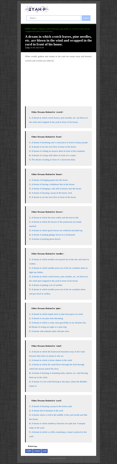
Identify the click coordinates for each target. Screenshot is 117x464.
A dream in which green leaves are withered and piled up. (57, 230)
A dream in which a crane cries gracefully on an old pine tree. (59, 323)
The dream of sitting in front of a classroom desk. (53, 159)
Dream (34, 29)
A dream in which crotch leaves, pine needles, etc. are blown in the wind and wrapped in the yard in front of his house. (58, 40)
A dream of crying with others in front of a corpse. (54, 155)
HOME (27, 29)
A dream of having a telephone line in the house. (53, 184)
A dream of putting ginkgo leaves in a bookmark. (53, 235)
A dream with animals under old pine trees (50, 331)
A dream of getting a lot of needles (47, 285)
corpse (37, 451)
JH (67, 458)
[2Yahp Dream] (37, 11)
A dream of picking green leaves (46, 239)
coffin (29, 451)
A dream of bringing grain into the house (50, 180)
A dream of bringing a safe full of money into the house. (57, 188)
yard (45, 451)
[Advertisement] (58, 84)
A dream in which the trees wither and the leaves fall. (55, 217)
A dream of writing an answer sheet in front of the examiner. (58, 151)
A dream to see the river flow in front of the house (54, 147)
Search (86, 18)
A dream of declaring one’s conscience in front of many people (60, 142)
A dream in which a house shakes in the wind (52, 360)
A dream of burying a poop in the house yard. (52, 193)
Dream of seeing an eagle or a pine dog (49, 327)
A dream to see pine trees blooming (47, 318)
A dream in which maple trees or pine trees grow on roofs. (57, 314)
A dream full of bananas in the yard (47, 410)
